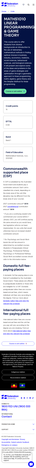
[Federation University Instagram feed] (27, 398)
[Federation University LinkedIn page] (30, 398)
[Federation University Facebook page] (24, 398)
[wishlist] (23, 4)
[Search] (28, 4)
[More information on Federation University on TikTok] (33, 398)
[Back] (8, 11)
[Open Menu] (33, 4)
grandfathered (13, 207)
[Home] (10, 4)
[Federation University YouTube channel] (21, 398)
